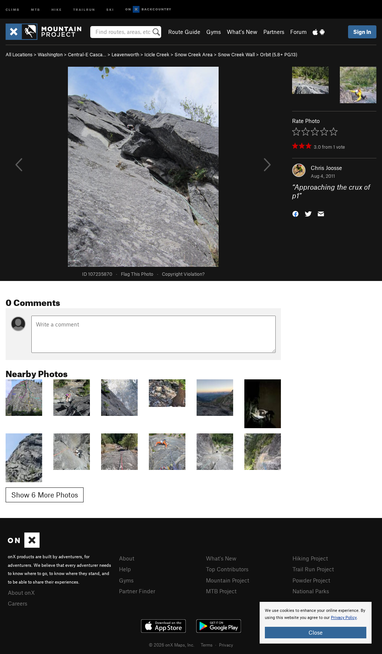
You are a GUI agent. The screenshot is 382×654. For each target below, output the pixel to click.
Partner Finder (137, 591)
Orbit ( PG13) (278, 54)
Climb (13, 9)
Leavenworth (125, 54)
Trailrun (84, 9)
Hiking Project (310, 558)
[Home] (47, 31)
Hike (56, 9)
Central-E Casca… (87, 54)
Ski (110, 9)
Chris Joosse (326, 167)
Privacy (226, 644)
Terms (207, 644)
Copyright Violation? (183, 274)
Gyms (213, 31)
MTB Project (221, 591)
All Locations (19, 54)
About (126, 558)
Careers (17, 603)
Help (125, 569)
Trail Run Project (313, 569)
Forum (298, 31)
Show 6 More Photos (44, 494)
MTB (35, 9)
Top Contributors (227, 569)
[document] (315, 622)
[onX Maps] (24, 545)
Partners (273, 31)
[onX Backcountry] (148, 9)
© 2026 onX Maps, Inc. (171, 644)
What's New (242, 31)
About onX (21, 592)
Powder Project (311, 580)
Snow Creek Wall (236, 54)
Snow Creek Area (194, 54)
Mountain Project (227, 580)
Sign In (362, 31)
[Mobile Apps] (319, 31)
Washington (50, 54)
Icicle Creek (156, 54)
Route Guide (184, 31)
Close (316, 632)
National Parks (310, 591)
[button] (295, 213)
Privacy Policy (344, 617)
